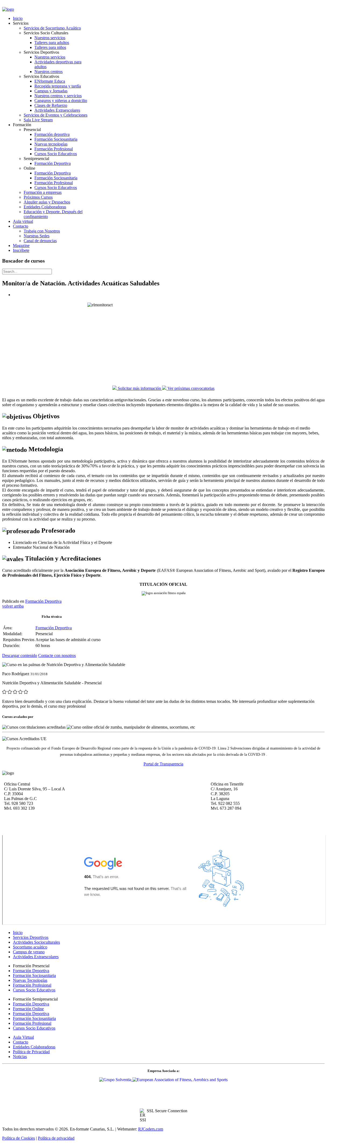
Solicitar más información (139, 388)
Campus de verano (29, 952)
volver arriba (13, 606)
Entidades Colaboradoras (34, 1047)
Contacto (20, 1042)
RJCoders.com (150, 1129)
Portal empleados (17, 4)
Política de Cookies (18, 1138)
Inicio (18, 932)
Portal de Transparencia (163, 764)
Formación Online (28, 1008)
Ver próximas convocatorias (190, 388)
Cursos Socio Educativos (34, 990)
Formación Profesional (32, 985)
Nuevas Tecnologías (30, 980)
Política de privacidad (56, 1138)
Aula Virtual (23, 1037)
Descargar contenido (19, 655)
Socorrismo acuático (30, 947)
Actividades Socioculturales (36, 942)
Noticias (20, 1056)
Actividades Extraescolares (36, 956)
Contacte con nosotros (57, 655)
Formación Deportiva (43, 601)
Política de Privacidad (31, 1051)
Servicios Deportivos (30, 937)
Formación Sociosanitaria (34, 975)
